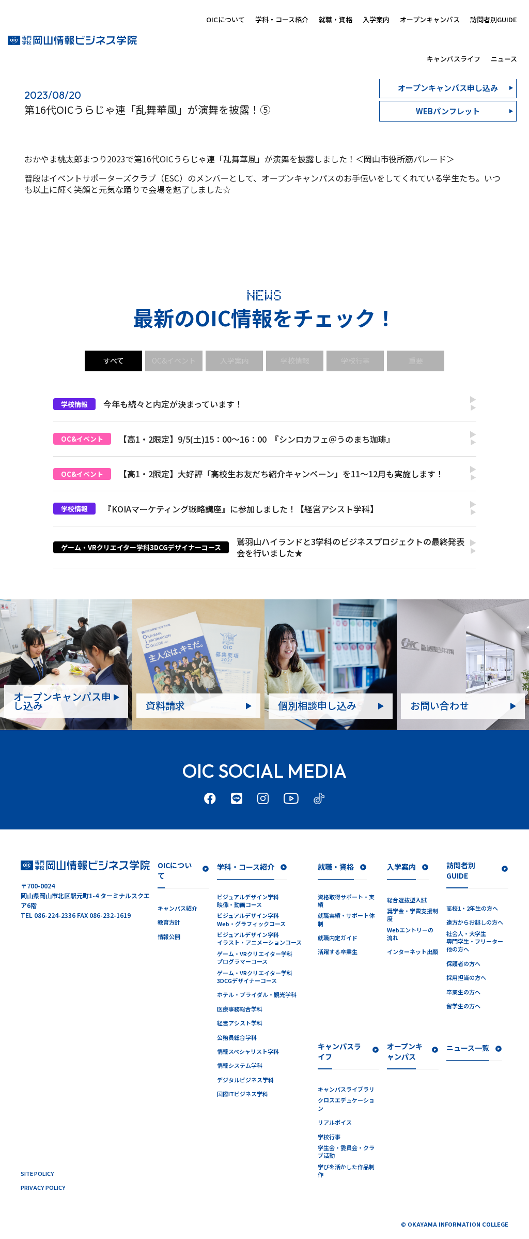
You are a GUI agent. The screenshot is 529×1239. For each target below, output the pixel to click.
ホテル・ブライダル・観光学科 (257, 995)
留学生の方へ (463, 1006)
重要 (416, 360)
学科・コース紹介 (281, 19)
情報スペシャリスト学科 (248, 1051)
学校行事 (355, 360)
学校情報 (295, 360)
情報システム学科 (239, 1065)
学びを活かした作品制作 (346, 1170)
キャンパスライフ (453, 59)
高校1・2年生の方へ (472, 908)
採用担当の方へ (466, 977)
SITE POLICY (37, 1173)
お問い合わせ (439, 705)
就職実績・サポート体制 (346, 919)
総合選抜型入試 (407, 900)
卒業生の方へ (463, 992)
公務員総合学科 (237, 1037)
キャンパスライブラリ (346, 1089)
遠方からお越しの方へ (474, 922)
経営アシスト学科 (239, 1023)
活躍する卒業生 (337, 952)
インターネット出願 (412, 952)
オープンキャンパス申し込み (62, 700)
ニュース (504, 59)
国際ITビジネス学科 (242, 1094)
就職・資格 (335, 19)
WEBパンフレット (448, 110)
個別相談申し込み (317, 705)
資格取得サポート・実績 (346, 901)
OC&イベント (174, 360)
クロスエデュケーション (346, 1104)
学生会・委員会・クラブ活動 (346, 1151)
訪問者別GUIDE (493, 19)
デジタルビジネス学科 (245, 1080)
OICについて (225, 19)
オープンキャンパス (430, 19)
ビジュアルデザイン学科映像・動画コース (248, 901)
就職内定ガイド (337, 938)
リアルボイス (335, 1122)
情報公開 (169, 937)
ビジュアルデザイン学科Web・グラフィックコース (251, 919)
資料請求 (165, 705)
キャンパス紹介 (177, 908)
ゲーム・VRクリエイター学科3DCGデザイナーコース (254, 977)
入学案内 (376, 19)
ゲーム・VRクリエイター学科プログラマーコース (254, 957)
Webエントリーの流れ (410, 934)
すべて (113, 360)
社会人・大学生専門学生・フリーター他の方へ (474, 942)
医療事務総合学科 (239, 1009)
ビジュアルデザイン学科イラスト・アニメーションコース (259, 938)
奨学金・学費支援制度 (412, 915)
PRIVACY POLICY (43, 1187)
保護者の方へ (463, 964)
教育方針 (169, 922)
